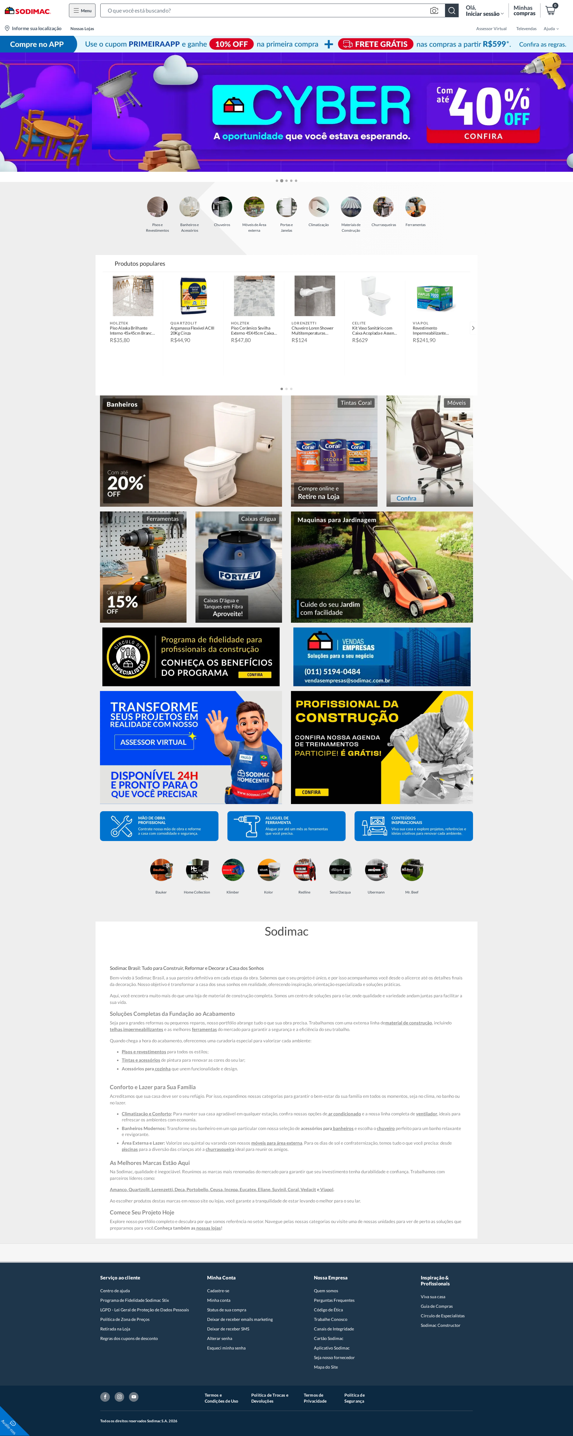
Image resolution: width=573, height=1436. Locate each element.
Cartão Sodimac (329, 1338)
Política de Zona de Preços (125, 1319)
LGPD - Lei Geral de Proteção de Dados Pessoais (144, 1309)
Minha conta (218, 1300)
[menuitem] (548, 28)
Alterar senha (219, 1338)
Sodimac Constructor (440, 1325)
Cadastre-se (218, 1290)
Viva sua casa (433, 1296)
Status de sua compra (226, 1309)
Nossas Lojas (82, 28)
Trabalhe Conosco (330, 1319)
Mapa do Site (326, 1366)
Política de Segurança (354, 1397)
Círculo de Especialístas (443, 1315)
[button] (279, 10)
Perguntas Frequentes (334, 1300)
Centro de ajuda (115, 1290)
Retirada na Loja (115, 1328)
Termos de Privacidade (315, 1397)
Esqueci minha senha (226, 1347)
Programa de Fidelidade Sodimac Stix (134, 1300)
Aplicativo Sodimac (332, 1347)
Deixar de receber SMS (228, 1328)
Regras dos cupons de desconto (129, 1338)
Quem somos (326, 1290)
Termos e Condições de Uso (221, 1397)
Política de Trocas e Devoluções (269, 1397)
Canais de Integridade (334, 1328)
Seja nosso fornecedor (334, 1357)
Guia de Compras (437, 1306)
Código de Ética (328, 1309)
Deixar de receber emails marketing (240, 1319)
